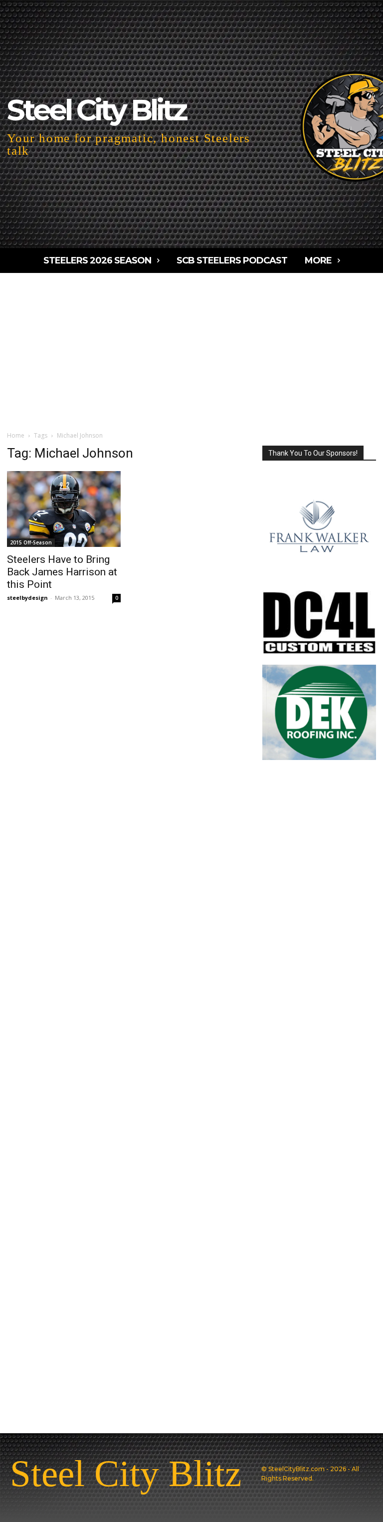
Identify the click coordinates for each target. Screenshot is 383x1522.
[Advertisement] (191, 348)
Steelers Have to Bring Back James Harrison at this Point (62, 571)
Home (15, 435)
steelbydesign (27, 597)
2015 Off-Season (31, 542)
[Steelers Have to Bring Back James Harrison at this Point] (64, 509)
